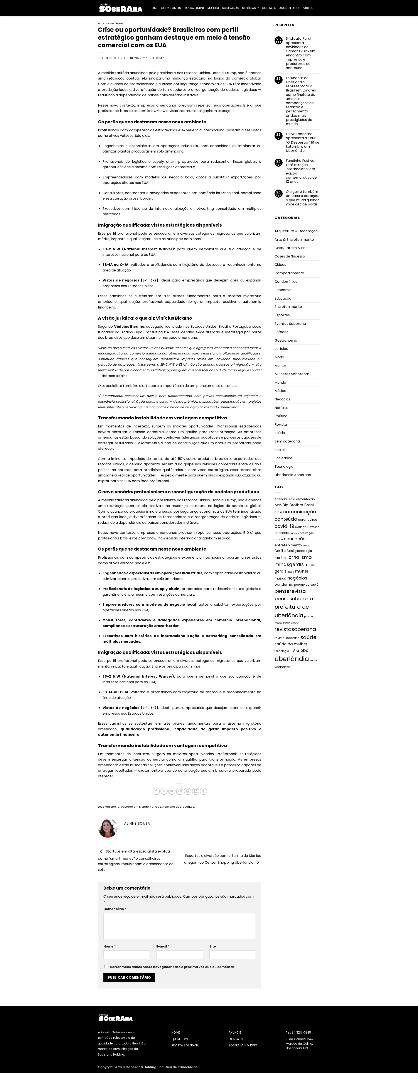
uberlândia (292, 658)
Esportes (282, 315)
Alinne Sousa (155, 58)
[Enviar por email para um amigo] (179, 791)
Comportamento (289, 273)
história (281, 557)
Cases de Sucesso (290, 256)
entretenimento (288, 545)
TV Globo (299, 650)
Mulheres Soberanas (223, 8)
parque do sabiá (306, 584)
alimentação (305, 499)
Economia (283, 289)
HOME (176, 1033)
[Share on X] (164, 791)
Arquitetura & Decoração (296, 231)
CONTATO (236, 1039)
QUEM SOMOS (181, 1039)
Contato (269, 8)
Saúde (280, 432)
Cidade (281, 264)
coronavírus (307, 519)
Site (212, 946)
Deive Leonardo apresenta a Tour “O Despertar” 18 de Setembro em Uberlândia (302, 142)
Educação (283, 298)
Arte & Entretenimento (294, 239)
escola (306, 545)
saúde (308, 637)
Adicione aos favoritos (178, 807)
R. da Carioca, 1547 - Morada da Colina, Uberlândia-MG (301, 1044)
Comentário (114, 909)
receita (278, 622)
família (280, 550)
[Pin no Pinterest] (187, 791)
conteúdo (286, 519)
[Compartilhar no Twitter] (171, 791)
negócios (297, 578)
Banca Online (194, 8)
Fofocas (281, 331)
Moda (279, 357)
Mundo (103, 23)
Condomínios (286, 281)
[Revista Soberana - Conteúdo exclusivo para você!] (120, 8)
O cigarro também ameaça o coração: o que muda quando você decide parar (303, 198)
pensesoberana (294, 598)
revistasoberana (295, 628)
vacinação (283, 666)
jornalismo (299, 557)
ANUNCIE (235, 1033)
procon (308, 616)
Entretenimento (288, 306)
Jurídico (281, 348)
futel (290, 551)
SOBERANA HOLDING (243, 1045)
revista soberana (287, 638)
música (280, 578)
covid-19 (284, 526)
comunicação (299, 512)
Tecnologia (284, 466)
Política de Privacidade (178, 1067)
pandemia (284, 584)
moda (290, 571)
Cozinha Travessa (307, 527)
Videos (308, 8)
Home (154, 8)
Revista (281, 424)
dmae (279, 539)
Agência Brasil (285, 499)
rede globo (290, 622)
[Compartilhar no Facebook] (156, 791)
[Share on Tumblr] (203, 791)
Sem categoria (287, 441)
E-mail (162, 946)
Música (280, 390)
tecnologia (282, 651)
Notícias (249, 8)
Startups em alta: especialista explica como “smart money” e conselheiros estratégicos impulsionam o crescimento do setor (136, 860)
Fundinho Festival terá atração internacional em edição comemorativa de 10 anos (301, 171)
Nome (109, 946)
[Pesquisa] (318, 8)
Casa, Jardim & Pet (291, 247)
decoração (307, 533)
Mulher (280, 365)
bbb (278, 504)
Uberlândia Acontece (293, 474)
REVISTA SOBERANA (185, 1045)
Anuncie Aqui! (289, 8)
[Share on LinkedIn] (195, 791)
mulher (301, 571)
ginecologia (303, 551)
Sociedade (283, 458)
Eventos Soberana (290, 323)
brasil (278, 512)
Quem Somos (171, 8)
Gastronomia (286, 340)
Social (280, 449)
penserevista (290, 591)
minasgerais (289, 564)
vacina (314, 660)
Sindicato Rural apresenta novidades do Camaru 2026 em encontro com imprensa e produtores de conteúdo (300, 53)
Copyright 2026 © (112, 1067)
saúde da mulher (291, 644)
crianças (282, 533)
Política (281, 416)
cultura (294, 533)
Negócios (282, 399)
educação (295, 539)
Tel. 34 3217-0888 (298, 1033)
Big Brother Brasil (299, 504)
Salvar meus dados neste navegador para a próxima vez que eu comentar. (172, 967)
